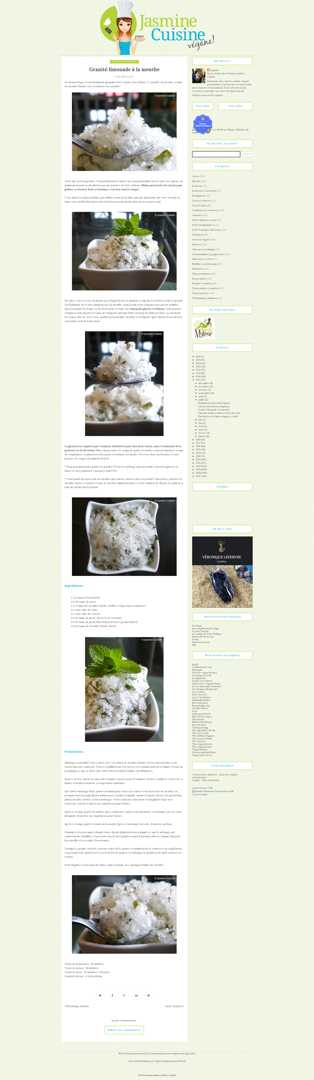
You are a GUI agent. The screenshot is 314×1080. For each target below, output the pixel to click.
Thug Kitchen (199, 749)
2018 (198, 439)
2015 (198, 449)
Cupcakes (197, 215)
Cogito (157, 1061)
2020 (199, 376)
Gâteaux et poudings (203, 249)
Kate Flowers (199, 694)
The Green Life (200, 733)
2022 (198, 369)
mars (202, 429)
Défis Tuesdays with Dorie (206, 229)
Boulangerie (198, 195)
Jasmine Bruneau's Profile (202, 788)
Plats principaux (201, 273)
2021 (198, 373)
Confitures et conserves (205, 210)
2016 (198, 446)
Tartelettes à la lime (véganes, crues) (218, 416)
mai (201, 422)
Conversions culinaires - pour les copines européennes (215, 776)
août (201, 396)
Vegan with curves (202, 755)
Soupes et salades (202, 283)
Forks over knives (202, 680)
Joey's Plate (198, 691)
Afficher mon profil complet (207, 95)
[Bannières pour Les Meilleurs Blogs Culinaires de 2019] (222, 131)
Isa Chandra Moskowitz (205, 689)
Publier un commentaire (124, 1030)
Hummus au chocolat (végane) (214, 403)
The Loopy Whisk (202, 738)
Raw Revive (198, 719)
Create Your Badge (199, 794)
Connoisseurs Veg (202, 667)
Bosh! (195, 664)
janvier (203, 436)
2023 (198, 366)
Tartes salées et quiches (205, 288)
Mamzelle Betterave (203, 636)
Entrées (196, 244)
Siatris (182, 1061)
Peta (194, 711)
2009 (199, 469)
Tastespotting (200, 727)
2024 (198, 363)
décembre (204, 383)
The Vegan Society (202, 744)
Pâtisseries (198, 268)
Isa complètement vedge (205, 628)
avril (201, 426)
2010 (198, 466)
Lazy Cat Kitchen (201, 697)
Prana (195, 639)
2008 (199, 472)
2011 (198, 462)
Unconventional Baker (204, 752)
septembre (205, 393)
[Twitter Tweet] (100, 995)
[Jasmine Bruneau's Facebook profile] (213, 791)
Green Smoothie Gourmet (206, 686)
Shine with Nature (202, 722)
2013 (198, 456)
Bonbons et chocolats (204, 190)
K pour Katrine (200, 631)
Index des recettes (202, 259)
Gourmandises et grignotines (208, 254)
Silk (194, 644)
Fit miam (197, 625)
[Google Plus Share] (124, 995)
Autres (196, 176)
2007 (199, 476)
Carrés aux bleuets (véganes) (213, 406)
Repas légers (199, 278)
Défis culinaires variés (204, 220)
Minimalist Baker (201, 700)
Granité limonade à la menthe (214, 409)
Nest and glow (200, 702)
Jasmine (214, 70)
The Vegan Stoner (202, 746)
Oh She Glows (200, 708)
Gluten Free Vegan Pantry (206, 683)
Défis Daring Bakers (203, 224)
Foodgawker (199, 678)
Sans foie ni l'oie (201, 642)
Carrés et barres (201, 200)
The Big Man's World (203, 730)
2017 (198, 442)
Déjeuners (197, 234)
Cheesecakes (199, 205)
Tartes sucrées (200, 293)
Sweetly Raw (199, 724)
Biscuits (196, 181)
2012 (198, 459)
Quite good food (201, 713)
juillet (202, 399)
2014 (198, 452)
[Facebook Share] (112, 995)
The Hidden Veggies (203, 735)
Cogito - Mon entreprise (206, 780)
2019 (198, 379)
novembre (204, 386)
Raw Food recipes (202, 716)
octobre (203, 389)
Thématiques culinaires (205, 298)
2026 (198, 356)
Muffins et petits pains (204, 263)
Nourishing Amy (201, 705)
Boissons (197, 185)
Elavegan (197, 669)
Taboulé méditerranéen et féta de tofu (219, 412)
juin (201, 419)
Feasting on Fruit (201, 675)
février (203, 432)
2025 (198, 359)
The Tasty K (199, 741)
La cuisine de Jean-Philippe (207, 633)
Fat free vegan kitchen (204, 672)
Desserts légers (124, 62)
